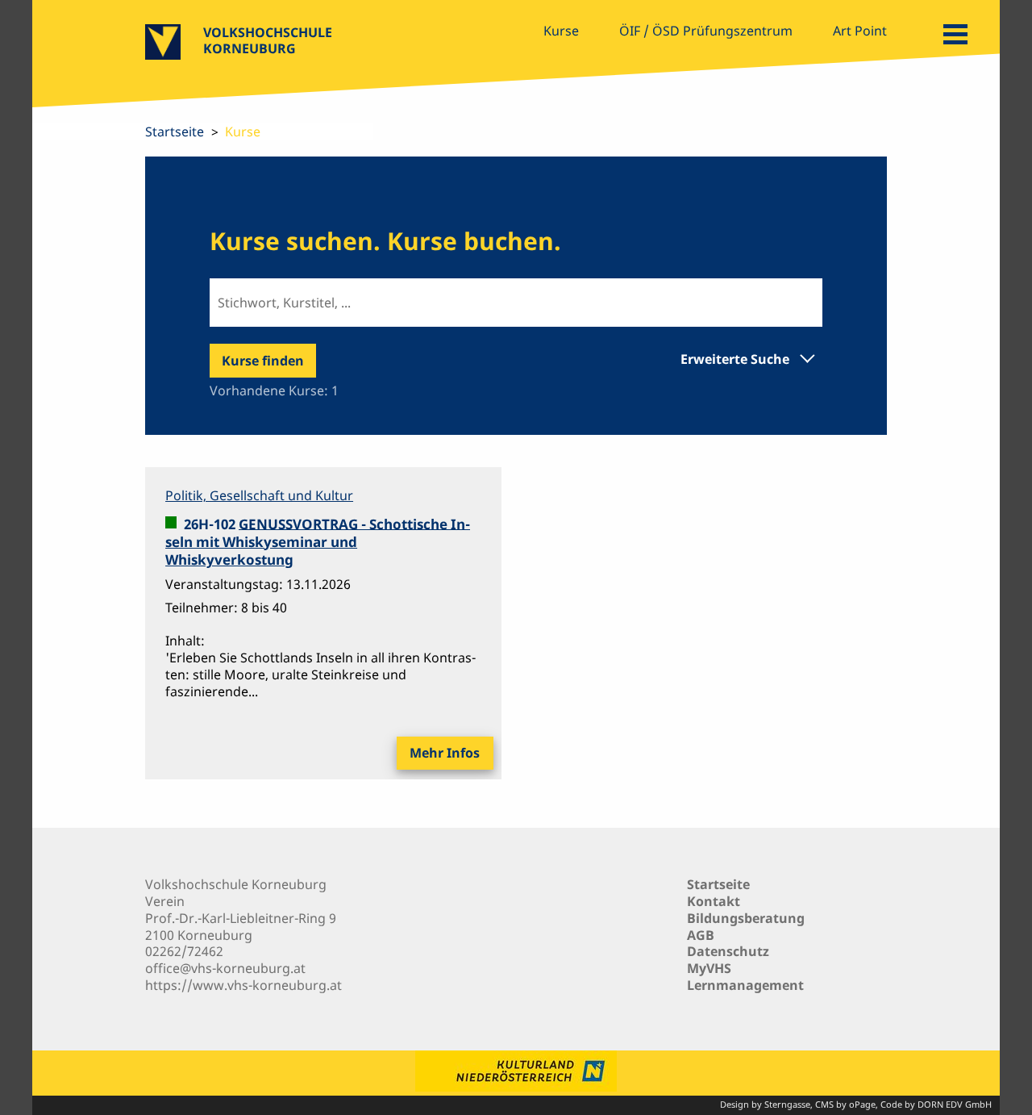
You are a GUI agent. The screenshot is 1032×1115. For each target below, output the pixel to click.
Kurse (561, 31)
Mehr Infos (445, 753)
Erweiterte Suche (734, 358)
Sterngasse (787, 1104)
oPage (862, 1104)
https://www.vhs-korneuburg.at (243, 985)
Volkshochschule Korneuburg (267, 40)
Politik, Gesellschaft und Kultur (259, 495)
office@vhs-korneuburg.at (225, 968)
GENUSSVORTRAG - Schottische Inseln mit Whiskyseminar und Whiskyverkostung (317, 541)
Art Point (860, 31)
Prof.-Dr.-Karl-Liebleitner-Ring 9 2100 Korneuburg (240, 926)
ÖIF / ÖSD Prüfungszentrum (706, 31)
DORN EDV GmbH (955, 1104)
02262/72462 (184, 951)
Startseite (174, 131)
